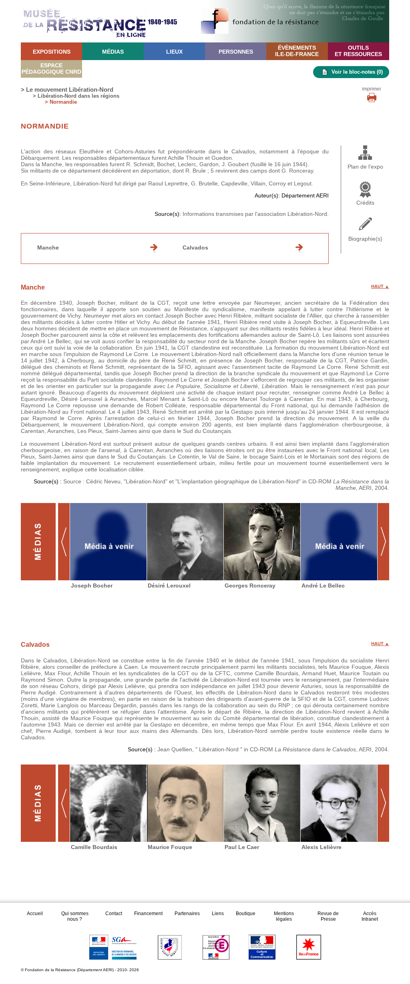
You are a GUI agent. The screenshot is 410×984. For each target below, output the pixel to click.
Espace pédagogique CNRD (51, 68)
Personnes (236, 51)
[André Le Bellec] (339, 541)
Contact (113, 913)
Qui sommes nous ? (74, 916)
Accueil (35, 913)
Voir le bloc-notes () (357, 72)
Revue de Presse (328, 916)
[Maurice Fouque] (185, 803)
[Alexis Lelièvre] (339, 803)
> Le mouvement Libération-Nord (67, 89)
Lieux (174, 51)
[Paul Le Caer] (262, 803)
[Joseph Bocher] (108, 541)
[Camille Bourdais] (108, 803)
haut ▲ (380, 286)
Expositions (51, 51)
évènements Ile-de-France (297, 50)
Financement (148, 913)
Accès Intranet (370, 916)
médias (113, 51)
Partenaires (187, 913)
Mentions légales (284, 916)
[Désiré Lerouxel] (185, 541)
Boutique (245, 913)
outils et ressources (358, 50)
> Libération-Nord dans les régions (76, 96)
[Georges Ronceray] (262, 541)
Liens (218, 913)
